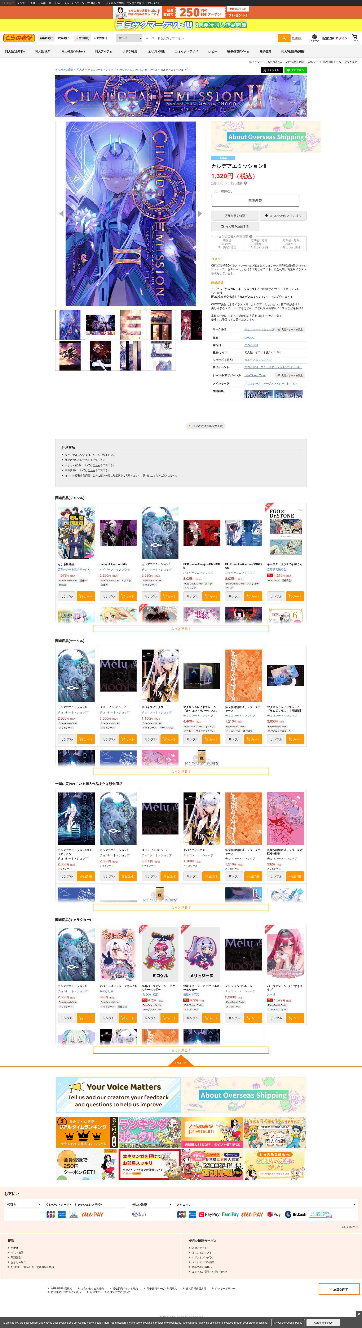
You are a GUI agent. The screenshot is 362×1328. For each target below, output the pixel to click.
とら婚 (42, 3)
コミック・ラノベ (186, 51)
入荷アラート (292, 329)
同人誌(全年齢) (15, 51)
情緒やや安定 (150, 994)
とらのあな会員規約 (92, 1288)
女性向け (102, 38)
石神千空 (286, 580)
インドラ (126, 580)
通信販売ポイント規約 (125, 1288)
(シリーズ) (138, 69)
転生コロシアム (332, 61)
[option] (131, 213)
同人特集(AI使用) (292, 51)
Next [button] (200, 213)
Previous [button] (61, 213)
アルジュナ (190, 587)
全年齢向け (46, 38)
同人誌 (80, 69)
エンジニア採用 (135, 3)
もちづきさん (275, 61)
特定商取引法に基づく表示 (66, 1292)
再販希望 (255, 200)
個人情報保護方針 (196, 1288)
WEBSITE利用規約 (61, 1288)
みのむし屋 (106, 991)
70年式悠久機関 (295, 61)
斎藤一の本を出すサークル (74, 569)
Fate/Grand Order (68, 580)
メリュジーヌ (149, 584)
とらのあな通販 (64, 69)
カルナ (208, 583)
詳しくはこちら (350, 1226)
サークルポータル (59, 3)
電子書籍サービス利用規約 (162, 1288)
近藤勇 (104, 584)
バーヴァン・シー (152, 1009)
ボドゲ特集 (130, 51)
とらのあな (7, 3)
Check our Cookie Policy (288, 1322)
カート (88, 596)
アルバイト (153, 3)
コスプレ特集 (156, 51)
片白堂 (271, 994)
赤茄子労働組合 (276, 569)
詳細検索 (296, 38)
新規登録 (328, 38)
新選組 (62, 584)
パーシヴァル (166, 727)
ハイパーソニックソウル (115, 569)
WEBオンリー (95, 3)
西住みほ (122, 1006)
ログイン (342, 38)
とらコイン (78, 3)
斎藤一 (83, 580)
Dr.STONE (273, 580)
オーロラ (247, 730)
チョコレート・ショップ (157, 569)
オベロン (210, 726)
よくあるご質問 (115, 3)
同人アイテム (103, 51)
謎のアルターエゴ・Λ (279, 730)
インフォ (22, 3)
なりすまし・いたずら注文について (110, 1292)
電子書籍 (265, 51)
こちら (94, 454)
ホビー (212, 51)
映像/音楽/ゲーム (238, 51)
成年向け (63, 38)
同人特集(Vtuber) (73, 51)
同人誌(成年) (43, 51)
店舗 (32, 3)
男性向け (84, 38)
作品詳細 (86, 876)
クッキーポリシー (225, 1288)
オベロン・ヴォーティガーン (199, 730)
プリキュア (350, 61)
